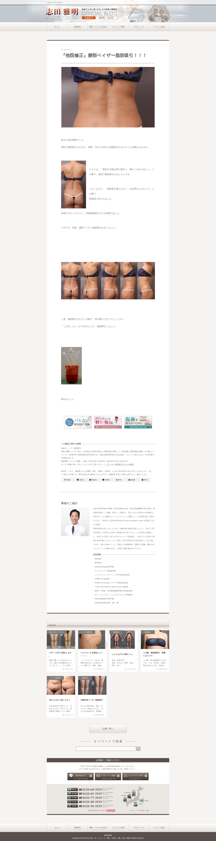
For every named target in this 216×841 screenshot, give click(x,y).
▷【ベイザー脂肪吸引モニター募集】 (119, 464)
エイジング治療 (118, 27)
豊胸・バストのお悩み (98, 27)
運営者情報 (108, 835)
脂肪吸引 (77, 27)
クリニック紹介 (159, 27)
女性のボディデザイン (56, 632)
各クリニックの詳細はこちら (139, 810)
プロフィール (138, 27)
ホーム (57, 27)
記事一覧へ (108, 728)
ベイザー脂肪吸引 (87, 632)
